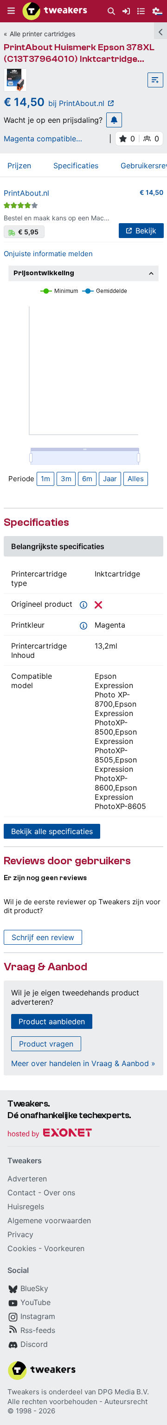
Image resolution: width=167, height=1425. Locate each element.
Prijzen (19, 165)
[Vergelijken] (155, 80)
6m (87, 478)
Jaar (110, 478)
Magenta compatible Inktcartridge (40, 138)
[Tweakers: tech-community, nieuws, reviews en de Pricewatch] (55, 11)
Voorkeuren (64, 1248)
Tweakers (23, 1391)
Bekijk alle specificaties (52, 831)
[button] (11, 11)
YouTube (35, 1302)
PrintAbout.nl (26, 193)
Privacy (20, 1234)
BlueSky (34, 1288)
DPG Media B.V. (123, 1391)
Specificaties (75, 165)
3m (66, 478)
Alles (136, 478)
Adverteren (27, 1178)
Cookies (21, 1248)
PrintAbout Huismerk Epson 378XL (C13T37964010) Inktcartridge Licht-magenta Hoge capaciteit (79, 59)
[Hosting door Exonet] (49, 1134)
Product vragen (46, 1043)
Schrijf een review (43, 937)
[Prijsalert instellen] (114, 120)
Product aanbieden (52, 1021)
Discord (34, 1344)
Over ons (59, 1192)
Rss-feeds (37, 1330)
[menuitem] (111, 11)
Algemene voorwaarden (49, 1220)
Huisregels (25, 1206)
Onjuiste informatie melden (48, 253)
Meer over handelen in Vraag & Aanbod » (83, 1063)
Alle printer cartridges (42, 34)
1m (45, 478)
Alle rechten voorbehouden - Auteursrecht (77, 1401)
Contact (21, 1192)
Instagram (37, 1316)
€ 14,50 (151, 192)
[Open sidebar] (160, 30)
